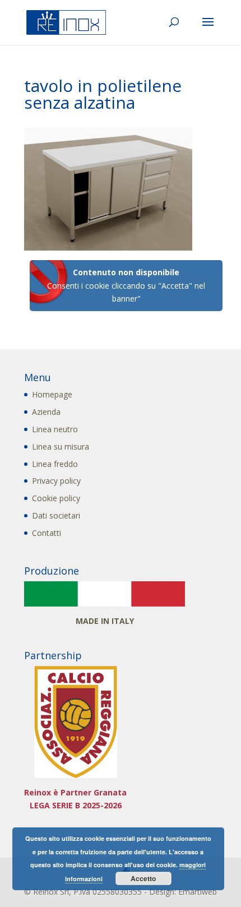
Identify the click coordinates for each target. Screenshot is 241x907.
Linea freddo (55, 464)
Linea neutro (55, 429)
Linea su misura (60, 446)
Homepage (52, 394)
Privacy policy (56, 480)
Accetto (143, 878)
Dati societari (56, 515)
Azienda (46, 411)
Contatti (46, 532)
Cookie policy (56, 498)
